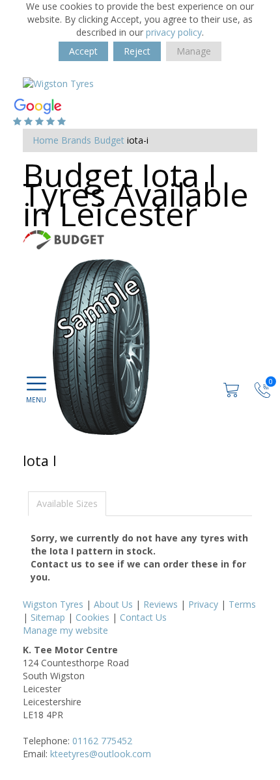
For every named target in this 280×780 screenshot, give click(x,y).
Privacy (203, 604)
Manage (193, 51)
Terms (242, 604)
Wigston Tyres (53, 604)
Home (46, 140)
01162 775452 (102, 740)
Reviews (160, 604)
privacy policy (174, 32)
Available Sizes (67, 503)
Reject (137, 51)
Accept (83, 51)
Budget (109, 140)
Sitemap (48, 617)
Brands (76, 140)
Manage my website (65, 630)
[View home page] (58, 83)
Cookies (92, 617)
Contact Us (143, 617)
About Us (113, 604)
